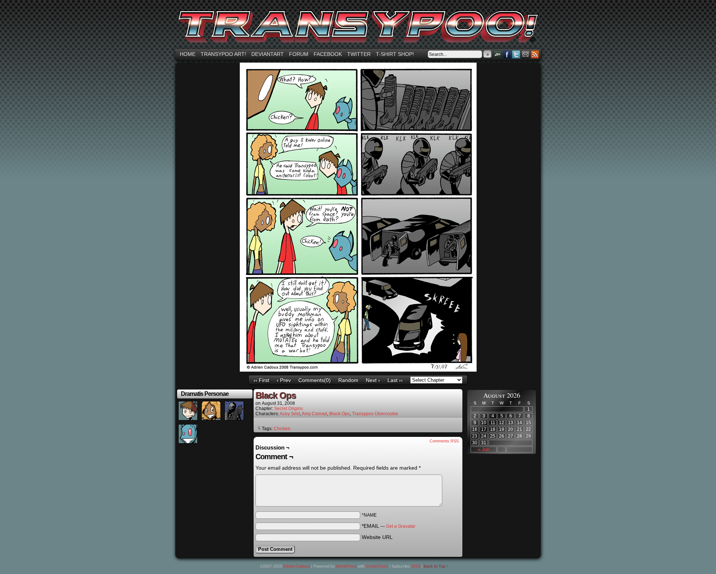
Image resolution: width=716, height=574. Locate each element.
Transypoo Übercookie (375, 413)
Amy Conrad (314, 413)
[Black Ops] (358, 370)
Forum (298, 54)
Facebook (328, 54)
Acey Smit (290, 413)
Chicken (282, 428)
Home (187, 54)
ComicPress (377, 566)
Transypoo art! (223, 54)
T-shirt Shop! (395, 54)
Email (525, 54)
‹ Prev (284, 380)
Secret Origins (288, 408)
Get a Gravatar (400, 526)
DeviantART (497, 54)
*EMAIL (388, 526)
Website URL (377, 537)
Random (348, 380)
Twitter (359, 54)
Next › (373, 380)
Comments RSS (444, 441)
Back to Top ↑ (436, 566)
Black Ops (339, 413)
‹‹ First (261, 380)
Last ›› (395, 380)
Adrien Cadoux (296, 566)
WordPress (346, 566)
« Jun (484, 449)
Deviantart (267, 54)
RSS (535, 54)
